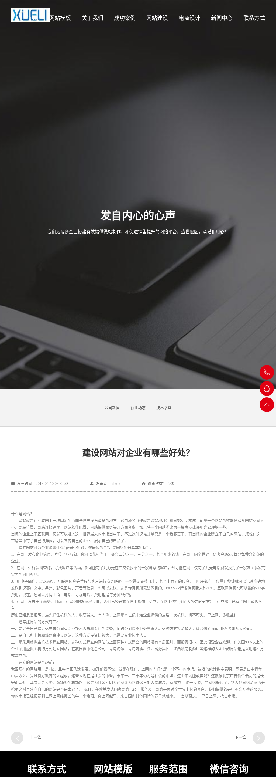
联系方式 (254, 18)
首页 (31, 18)
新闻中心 (222, 18)
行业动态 (138, 408)
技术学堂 (163, 408)
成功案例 (125, 18)
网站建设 (157, 18)
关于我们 (92, 18)
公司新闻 (112, 408)
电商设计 (189, 18)
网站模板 (60, 18)
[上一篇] (17, 738)
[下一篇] (259, 738)
